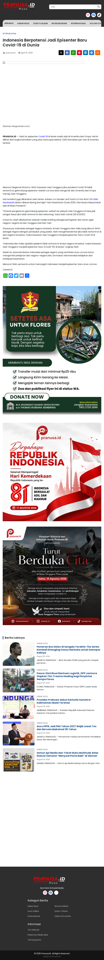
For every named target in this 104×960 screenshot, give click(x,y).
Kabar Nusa (23, 23)
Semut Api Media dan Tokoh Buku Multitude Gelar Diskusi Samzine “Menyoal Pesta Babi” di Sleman (67, 754)
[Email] (97, 52)
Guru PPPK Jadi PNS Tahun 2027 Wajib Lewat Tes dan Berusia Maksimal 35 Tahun (66, 728)
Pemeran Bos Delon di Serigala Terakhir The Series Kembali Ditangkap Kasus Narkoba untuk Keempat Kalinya (68, 649)
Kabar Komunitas (63, 916)
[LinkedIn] (85, 52)
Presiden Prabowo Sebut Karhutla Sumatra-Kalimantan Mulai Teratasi (64, 701)
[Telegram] (91, 52)
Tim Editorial (33, 929)
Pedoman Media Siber (38, 934)
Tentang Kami (34, 939)
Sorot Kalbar (40, 23)
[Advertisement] (52, 166)
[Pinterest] (79, 52)
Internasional (78, 23)
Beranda (9, 23)
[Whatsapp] (73, 52)
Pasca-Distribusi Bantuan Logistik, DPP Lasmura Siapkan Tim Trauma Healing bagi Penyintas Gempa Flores (67, 676)
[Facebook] (67, 52)
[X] (61, 52)
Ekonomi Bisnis (59, 23)
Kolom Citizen (61, 911)
